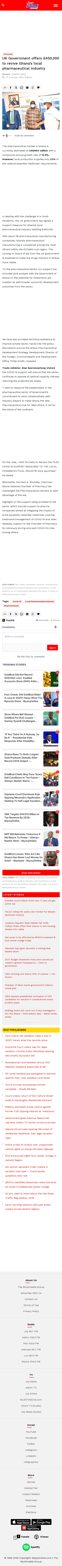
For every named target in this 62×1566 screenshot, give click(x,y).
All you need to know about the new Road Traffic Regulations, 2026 (29, 1195)
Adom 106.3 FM (31, 1337)
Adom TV (31, 1387)
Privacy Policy (31, 1311)
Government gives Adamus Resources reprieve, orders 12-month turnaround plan (30, 1120)
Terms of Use (31, 1305)
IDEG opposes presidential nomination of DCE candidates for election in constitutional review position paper (29, 1001)
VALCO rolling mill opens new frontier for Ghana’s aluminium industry (30, 915)
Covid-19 (17, 601)
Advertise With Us (31, 1293)
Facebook (31, 1437)
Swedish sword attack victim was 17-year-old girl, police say (30, 903)
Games (31, 1482)
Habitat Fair (31, 1488)
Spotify (35, 1547)
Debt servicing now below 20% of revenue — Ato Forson (30, 977)
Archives (31, 1506)
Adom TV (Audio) (31, 1405)
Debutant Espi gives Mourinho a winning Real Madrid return (28, 951)
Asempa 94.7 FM (31, 1349)
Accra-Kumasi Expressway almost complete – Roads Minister (25, 1086)
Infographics (31, 1462)
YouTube (31, 1431)
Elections (31, 1512)
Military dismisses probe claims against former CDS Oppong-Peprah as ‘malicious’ (29, 1109)
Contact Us (31, 1299)
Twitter (31, 1443)
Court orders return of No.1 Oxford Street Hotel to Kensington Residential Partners (29, 1098)
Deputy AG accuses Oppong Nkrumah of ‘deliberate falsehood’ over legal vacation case (28, 1133)
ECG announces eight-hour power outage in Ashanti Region (30, 1158)
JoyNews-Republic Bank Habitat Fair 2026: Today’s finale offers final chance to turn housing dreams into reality (30, 928)
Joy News (31, 1381)
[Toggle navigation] (56, 6)
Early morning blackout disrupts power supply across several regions (28, 1207)
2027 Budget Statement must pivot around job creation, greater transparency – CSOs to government (29, 964)
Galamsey (31, 1500)
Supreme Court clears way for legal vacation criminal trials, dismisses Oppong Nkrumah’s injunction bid (29, 1051)
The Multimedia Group (31, 1287)
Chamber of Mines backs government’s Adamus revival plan (29, 988)
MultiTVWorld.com (31, 1399)
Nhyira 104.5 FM (31, 1361)
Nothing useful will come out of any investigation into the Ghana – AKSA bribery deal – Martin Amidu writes (31, 1015)
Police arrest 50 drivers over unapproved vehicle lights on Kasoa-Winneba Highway (29, 1147)
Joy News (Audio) (31, 1411)
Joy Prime (31, 1393)
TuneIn (24, 1536)
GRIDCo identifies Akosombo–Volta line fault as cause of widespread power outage (30, 1184)
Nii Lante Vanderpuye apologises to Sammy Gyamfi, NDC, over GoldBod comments (30, 1075)
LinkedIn (31, 1456)
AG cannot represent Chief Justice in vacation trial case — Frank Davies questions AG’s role (26, 1171)
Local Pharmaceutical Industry (39, 601)
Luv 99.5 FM (31, 1355)
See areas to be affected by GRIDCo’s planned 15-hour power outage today (30, 940)
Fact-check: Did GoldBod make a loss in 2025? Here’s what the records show (28, 1038)
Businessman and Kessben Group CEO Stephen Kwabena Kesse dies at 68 (27, 1064)
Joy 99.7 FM (31, 1331)
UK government (11, 606)
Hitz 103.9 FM (31, 1343)
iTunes (44, 1536)
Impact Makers (31, 1494)
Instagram (31, 1449)
